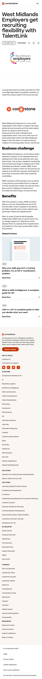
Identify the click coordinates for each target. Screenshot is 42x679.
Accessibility (7, 617)
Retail (4, 555)
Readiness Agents (8, 384)
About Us (5, 585)
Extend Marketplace (9, 465)
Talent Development (9, 396)
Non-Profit (6, 559)
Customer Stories (8, 581)
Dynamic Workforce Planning (13, 507)
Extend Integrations (9, 461)
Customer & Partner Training (12, 519)
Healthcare (6, 539)
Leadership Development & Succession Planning (20, 499)
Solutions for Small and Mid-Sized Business (18, 474)
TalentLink (6, 449)
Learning (5, 424)
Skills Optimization (9, 392)
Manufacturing (7, 547)
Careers (5, 601)
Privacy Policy (8, 659)
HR (3, 416)
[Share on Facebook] (29, 42)
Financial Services (8, 535)
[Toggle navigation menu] (37, 3)
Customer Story (9, 43)
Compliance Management (11, 490)
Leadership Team (8, 573)
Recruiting (6, 404)
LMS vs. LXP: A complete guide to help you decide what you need (20, 305)
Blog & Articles (7, 637)
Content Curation (8, 503)
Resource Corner (8, 625)
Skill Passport (7, 453)
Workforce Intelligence (10, 388)
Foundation (6, 589)
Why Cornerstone (8, 569)
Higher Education (8, 551)
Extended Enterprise (9, 428)
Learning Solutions (9, 420)
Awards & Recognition (10, 613)
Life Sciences (7, 543)
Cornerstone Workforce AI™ (12, 376)
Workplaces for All (8, 523)
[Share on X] (38, 42)
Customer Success (9, 577)
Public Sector (7, 531)
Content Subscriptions (10, 437)
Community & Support (10, 363)
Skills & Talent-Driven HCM (12, 479)
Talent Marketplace (9, 400)
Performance (7, 412)
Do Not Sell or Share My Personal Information (20, 675)
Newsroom (6, 597)
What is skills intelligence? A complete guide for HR (20, 285)
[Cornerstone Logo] (10, 3)
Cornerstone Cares (9, 593)
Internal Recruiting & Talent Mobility (15, 515)
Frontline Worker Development (13, 511)
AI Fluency (6, 494)
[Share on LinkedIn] (33, 42)
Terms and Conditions (11, 670)
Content (5, 433)
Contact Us (6, 359)
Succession (6, 408)
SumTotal (5, 445)
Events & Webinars (9, 633)
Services (5, 457)
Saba (4, 441)
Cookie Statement (10, 665)
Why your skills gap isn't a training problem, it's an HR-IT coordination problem (20, 237)
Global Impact (7, 609)
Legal (5, 654)
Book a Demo (10, 349)
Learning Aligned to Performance (14, 486)
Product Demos (8, 629)
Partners (5, 605)
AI (2, 380)
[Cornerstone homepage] (21, 334)
